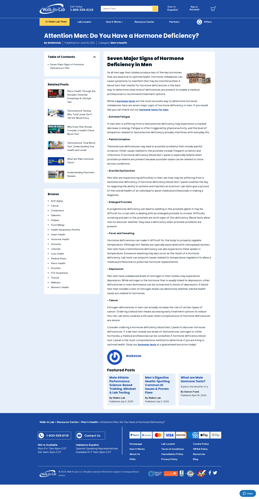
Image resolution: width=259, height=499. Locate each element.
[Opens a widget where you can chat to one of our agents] (247, 494)
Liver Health (57, 253)
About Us (135, 454)
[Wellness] (48, 282)
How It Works (137, 449)
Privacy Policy (169, 459)
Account (194, 8)
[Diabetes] (48, 215)
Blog (195, 459)
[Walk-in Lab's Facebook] (210, 474)
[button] (94, 56)
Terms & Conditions (172, 449)
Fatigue (55, 220)
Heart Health (58, 234)
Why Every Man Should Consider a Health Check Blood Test (80, 130)
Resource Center (68, 422)
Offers (208, 21)
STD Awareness (59, 272)
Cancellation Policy (172, 454)
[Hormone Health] (48, 239)
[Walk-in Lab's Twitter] (215, 474)
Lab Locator (84, 21)
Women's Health (60, 287)
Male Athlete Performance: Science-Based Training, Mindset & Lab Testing (122, 385)
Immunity (56, 244)
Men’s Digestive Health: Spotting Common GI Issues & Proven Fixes (157, 385)
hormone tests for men (153, 109)
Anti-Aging (57, 200)
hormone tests (126, 101)
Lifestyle (55, 248)
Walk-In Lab (47, 422)
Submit (155, 9)
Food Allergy (57, 224)
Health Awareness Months (65, 229)
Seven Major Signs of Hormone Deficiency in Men (67, 66)
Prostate (56, 268)
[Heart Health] (48, 234)
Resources (199, 454)
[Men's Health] (48, 263)
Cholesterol (57, 210)
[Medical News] (48, 258)
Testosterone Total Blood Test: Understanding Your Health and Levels (81, 146)
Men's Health (119, 43)
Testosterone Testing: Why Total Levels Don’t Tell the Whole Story (79, 114)
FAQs (133, 459)
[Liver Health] (48, 253)
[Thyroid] (48, 277)
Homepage (136, 443)
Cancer (55, 205)
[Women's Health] (48, 287)
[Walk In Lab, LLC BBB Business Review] (181, 474)
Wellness (55, 282)
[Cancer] (48, 205)
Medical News (58, 258)
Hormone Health (60, 239)
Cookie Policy (201, 443)
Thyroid (55, 277)
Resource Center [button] (144, 21)
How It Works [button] (113, 21)
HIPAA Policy (200, 449)
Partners (174, 21)
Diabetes (56, 215)
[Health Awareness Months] (48, 229)
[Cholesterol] (48, 210)
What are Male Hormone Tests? (193, 379)
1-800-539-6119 (81, 8)
